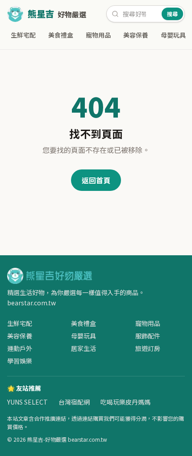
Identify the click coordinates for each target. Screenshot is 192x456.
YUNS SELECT (27, 401)
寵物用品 (98, 34)
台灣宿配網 (74, 401)
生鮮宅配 (23, 34)
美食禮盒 (60, 34)
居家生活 (83, 348)
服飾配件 (147, 335)
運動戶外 (19, 348)
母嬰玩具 (173, 34)
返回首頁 (96, 180)
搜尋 (172, 13)
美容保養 (135, 34)
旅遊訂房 (147, 348)
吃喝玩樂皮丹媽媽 (125, 401)
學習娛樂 (19, 360)
